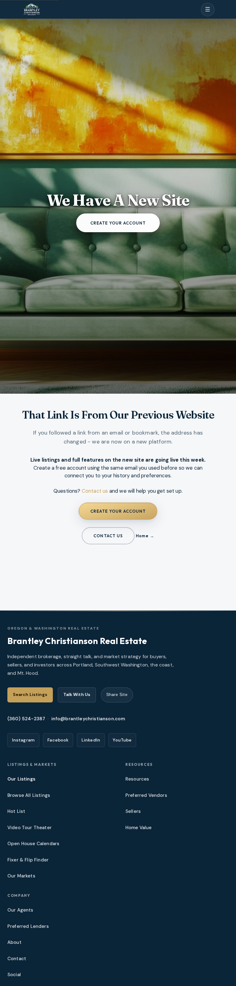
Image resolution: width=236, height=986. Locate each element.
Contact (16, 959)
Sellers (133, 811)
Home (142, 535)
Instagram (23, 740)
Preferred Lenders (28, 926)
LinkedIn (90, 740)
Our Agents (20, 910)
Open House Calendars (33, 844)
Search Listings (30, 694)
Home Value (138, 828)
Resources (137, 779)
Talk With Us (77, 694)
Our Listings (21, 779)
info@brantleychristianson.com (88, 719)
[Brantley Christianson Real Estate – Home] (32, 9)
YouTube (122, 740)
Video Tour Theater (29, 828)
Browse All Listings (28, 795)
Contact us (95, 490)
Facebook (58, 740)
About (14, 942)
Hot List (16, 811)
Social (14, 975)
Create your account (118, 223)
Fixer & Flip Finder (28, 860)
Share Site (117, 694)
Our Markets (21, 876)
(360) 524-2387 (26, 719)
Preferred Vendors (146, 795)
